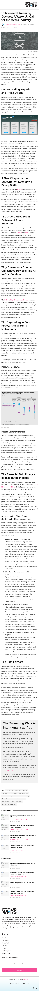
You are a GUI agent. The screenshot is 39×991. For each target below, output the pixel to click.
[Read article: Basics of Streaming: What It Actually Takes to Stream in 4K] (5, 874)
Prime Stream (6, 799)
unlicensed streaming (9, 804)
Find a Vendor (6, 940)
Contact (4, 945)
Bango (19, 190)
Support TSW (6, 953)
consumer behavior (21, 790)
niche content (18, 796)
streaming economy (19, 799)
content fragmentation (9, 793)
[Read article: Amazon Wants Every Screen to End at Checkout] (5, 865)
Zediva (19, 233)
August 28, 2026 (15, 821)
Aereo (27, 233)
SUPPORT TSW (8, 770)
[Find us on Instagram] (33, 988)
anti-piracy (9, 790)
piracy (27, 796)
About (4, 938)
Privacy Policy (14, 983)
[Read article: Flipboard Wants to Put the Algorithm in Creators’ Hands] (5, 884)
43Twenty (26, 979)
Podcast (4, 948)
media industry (7, 796)
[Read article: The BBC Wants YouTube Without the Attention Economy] (5, 893)
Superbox (19, 801)
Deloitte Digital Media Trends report (16, 300)
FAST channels (23, 793)
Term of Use (25, 983)
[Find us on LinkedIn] (36, 988)
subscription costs (8, 801)
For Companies (6, 951)
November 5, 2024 (28, 24)
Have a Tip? (5, 943)
